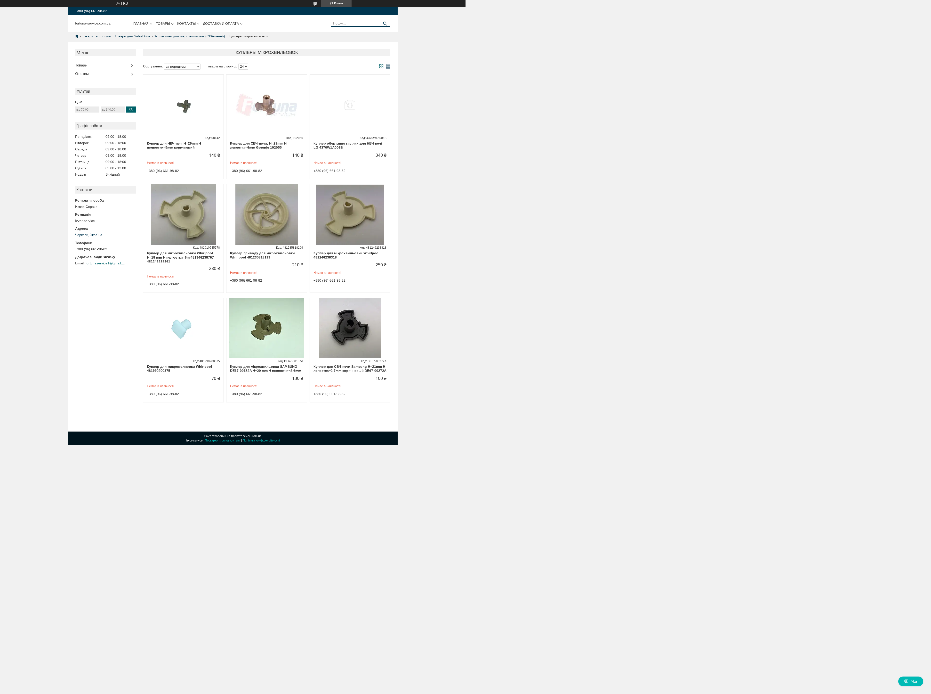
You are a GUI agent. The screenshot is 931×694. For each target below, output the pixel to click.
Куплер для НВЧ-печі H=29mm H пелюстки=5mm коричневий (174, 145)
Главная (141, 23)
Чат (914, 681)
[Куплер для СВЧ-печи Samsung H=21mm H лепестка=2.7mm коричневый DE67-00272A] (350, 328)
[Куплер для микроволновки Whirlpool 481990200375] (183, 328)
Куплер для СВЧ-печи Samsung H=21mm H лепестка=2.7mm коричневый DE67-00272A (349, 369)
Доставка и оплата (221, 23)
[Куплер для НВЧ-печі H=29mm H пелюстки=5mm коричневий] (183, 105)
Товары (163, 23)
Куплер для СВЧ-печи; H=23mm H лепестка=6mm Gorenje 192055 (258, 145)
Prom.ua (256, 436)
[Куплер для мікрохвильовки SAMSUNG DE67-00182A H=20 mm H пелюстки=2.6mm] (266, 328)
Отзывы (82, 74)
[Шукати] (384, 24)
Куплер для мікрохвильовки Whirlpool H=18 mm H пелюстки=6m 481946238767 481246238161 (180, 257)
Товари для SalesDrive (132, 36)
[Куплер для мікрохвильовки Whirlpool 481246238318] (350, 214)
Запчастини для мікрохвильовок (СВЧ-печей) (189, 36)
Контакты (186, 23)
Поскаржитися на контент (223, 440)
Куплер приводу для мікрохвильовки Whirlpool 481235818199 (262, 255)
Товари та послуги (96, 36)
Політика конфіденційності (261, 440)
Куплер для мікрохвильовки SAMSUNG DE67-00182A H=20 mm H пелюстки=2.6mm (265, 369)
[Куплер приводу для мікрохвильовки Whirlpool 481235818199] (266, 214)
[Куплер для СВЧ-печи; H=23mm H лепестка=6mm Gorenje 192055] (266, 105)
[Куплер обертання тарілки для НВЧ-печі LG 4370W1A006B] (350, 105)
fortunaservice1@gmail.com (106, 263)
